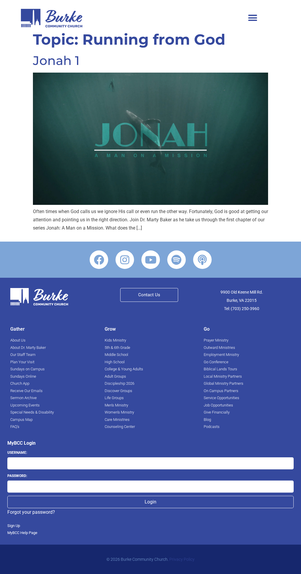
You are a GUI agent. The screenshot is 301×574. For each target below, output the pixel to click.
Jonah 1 (56, 60)
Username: (17, 452)
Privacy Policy (182, 559)
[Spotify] (176, 259)
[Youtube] (150, 259)
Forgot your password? (31, 512)
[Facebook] (99, 259)
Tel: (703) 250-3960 (241, 308)
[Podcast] (202, 259)
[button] (252, 17)
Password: (17, 476)
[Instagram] (125, 259)
